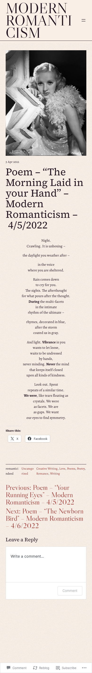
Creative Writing (47, 469)
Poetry (81, 469)
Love (62, 469)
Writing (55, 473)
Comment (70, 591)
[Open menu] (83, 20)
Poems (71, 469)
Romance (42, 473)
